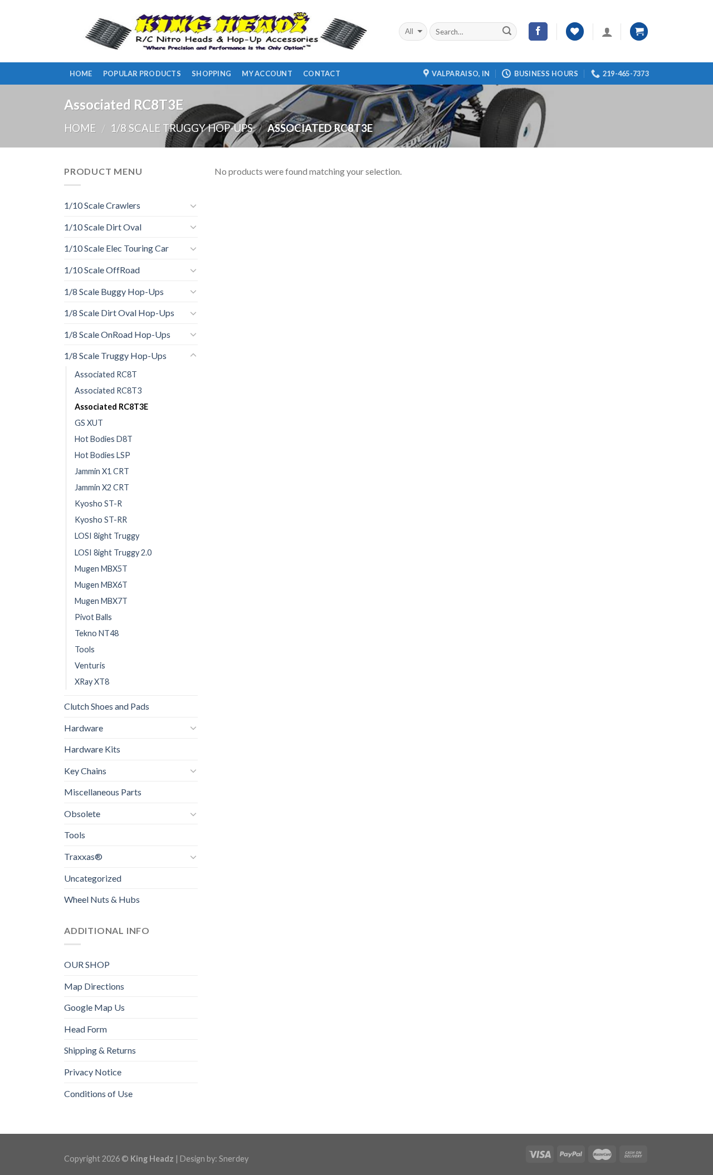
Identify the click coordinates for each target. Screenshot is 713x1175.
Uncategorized (92, 878)
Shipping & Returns (100, 1050)
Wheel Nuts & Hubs (102, 899)
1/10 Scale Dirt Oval (102, 227)
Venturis (90, 665)
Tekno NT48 (97, 633)
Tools (85, 649)
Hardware (83, 727)
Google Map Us (94, 1007)
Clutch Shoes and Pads (106, 706)
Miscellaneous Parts (102, 791)
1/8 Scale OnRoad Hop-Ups (117, 334)
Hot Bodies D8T (104, 439)
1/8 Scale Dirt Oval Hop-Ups (119, 312)
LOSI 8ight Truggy (107, 535)
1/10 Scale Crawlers (102, 205)
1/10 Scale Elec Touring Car (116, 248)
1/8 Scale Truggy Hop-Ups (181, 128)
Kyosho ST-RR (101, 519)
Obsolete (82, 813)
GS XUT (89, 422)
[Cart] (639, 31)
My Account (267, 73)
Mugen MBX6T (101, 584)
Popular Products (142, 73)
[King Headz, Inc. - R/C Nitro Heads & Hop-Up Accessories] (223, 31)
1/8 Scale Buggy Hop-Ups (114, 291)
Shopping (211, 73)
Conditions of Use (98, 1093)
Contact (321, 73)
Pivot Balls (93, 617)
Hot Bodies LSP (102, 455)
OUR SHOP (87, 964)
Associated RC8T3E (111, 406)
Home (81, 73)
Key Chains (85, 770)
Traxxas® (83, 856)
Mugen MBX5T (101, 568)
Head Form (85, 1029)
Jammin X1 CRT (102, 471)
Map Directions (94, 986)
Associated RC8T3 (108, 390)
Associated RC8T (106, 374)
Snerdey (233, 1158)
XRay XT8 (92, 681)
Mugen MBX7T (101, 601)
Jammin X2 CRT (102, 487)
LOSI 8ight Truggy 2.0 (113, 552)
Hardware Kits (92, 749)
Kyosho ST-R (98, 503)
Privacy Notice (92, 1071)
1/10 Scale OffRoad (102, 269)
